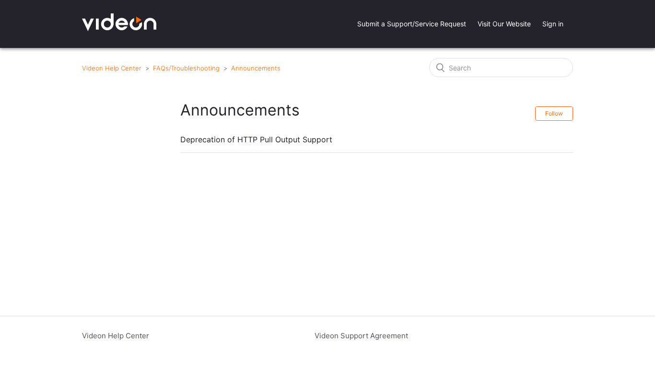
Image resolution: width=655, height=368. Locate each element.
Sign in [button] (552, 24)
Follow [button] (554, 113)
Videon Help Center (111, 68)
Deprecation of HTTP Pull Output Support (256, 139)
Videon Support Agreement (361, 335)
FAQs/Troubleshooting (186, 68)
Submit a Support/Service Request (411, 24)
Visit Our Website (504, 24)
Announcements (256, 68)
